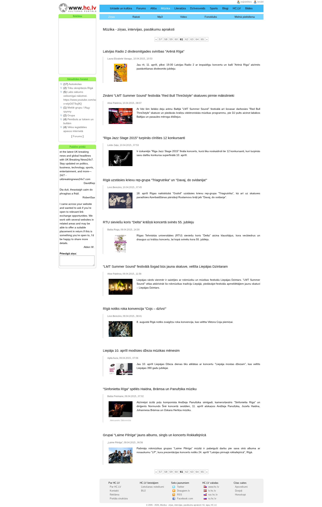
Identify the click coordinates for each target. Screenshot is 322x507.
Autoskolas (75, 84)
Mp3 (160, 16)
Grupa (71, 115)
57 (160, 39)
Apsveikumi (241, 487)
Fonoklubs (211, 16)
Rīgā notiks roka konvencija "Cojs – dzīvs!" (134, 309)
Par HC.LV (115, 487)
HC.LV (237, 8)
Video (183, 16)
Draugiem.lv (183, 490)
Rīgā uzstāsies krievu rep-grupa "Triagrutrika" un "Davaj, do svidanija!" (155, 180)
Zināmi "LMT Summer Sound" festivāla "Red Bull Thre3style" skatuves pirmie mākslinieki (168, 95)
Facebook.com (185, 498)
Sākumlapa (104, 8)
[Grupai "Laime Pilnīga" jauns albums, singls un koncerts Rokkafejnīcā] (120, 463)
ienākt (260, 2)
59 (171, 39)
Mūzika (165, 8)
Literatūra (180, 8)
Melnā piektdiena (245, 16)
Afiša (153, 8)
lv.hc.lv (212, 490)
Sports (214, 8)
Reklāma (114, 494)
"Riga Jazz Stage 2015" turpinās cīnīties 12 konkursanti (144, 138)
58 (165, 39)
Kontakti (114, 490)
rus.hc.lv (213, 494)
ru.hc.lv (212, 498)
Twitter (180, 487)
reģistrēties (246, 2)
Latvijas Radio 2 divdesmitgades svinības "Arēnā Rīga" (143, 51)
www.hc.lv (213, 487)
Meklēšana (259, 8)
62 (186, 39)
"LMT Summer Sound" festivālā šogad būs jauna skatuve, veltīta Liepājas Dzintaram (165, 266)
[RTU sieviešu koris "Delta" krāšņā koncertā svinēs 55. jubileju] (120, 252)
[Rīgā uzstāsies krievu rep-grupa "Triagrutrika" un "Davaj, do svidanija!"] (120, 208)
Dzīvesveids (197, 8)
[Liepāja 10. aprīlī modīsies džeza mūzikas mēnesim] (120, 374)
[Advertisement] (77, 37)
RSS (179, 494)
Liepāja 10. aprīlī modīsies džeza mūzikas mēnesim (141, 350)
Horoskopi (240, 494)
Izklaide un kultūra (121, 8)
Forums (141, 8)
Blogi (225, 8)
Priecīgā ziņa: (68, 253)
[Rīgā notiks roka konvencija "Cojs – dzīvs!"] (120, 336)
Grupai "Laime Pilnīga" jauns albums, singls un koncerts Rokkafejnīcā (154, 435)
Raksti (136, 16)
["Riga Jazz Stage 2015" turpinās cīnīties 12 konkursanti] (120, 165)
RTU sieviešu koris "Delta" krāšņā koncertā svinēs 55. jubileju (148, 222)
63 (191, 39)
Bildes (249, 8)
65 (202, 39)
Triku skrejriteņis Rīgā (80, 87)
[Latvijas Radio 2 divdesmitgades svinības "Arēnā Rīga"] (120, 81)
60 (176, 39)
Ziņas (111, 16)
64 (197, 39)
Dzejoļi (238, 490)
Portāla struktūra (119, 498)
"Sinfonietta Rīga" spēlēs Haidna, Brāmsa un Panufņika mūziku (150, 389)
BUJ (143, 490)
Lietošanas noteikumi (152, 487)
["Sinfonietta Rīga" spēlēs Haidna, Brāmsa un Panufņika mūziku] (120, 416)
